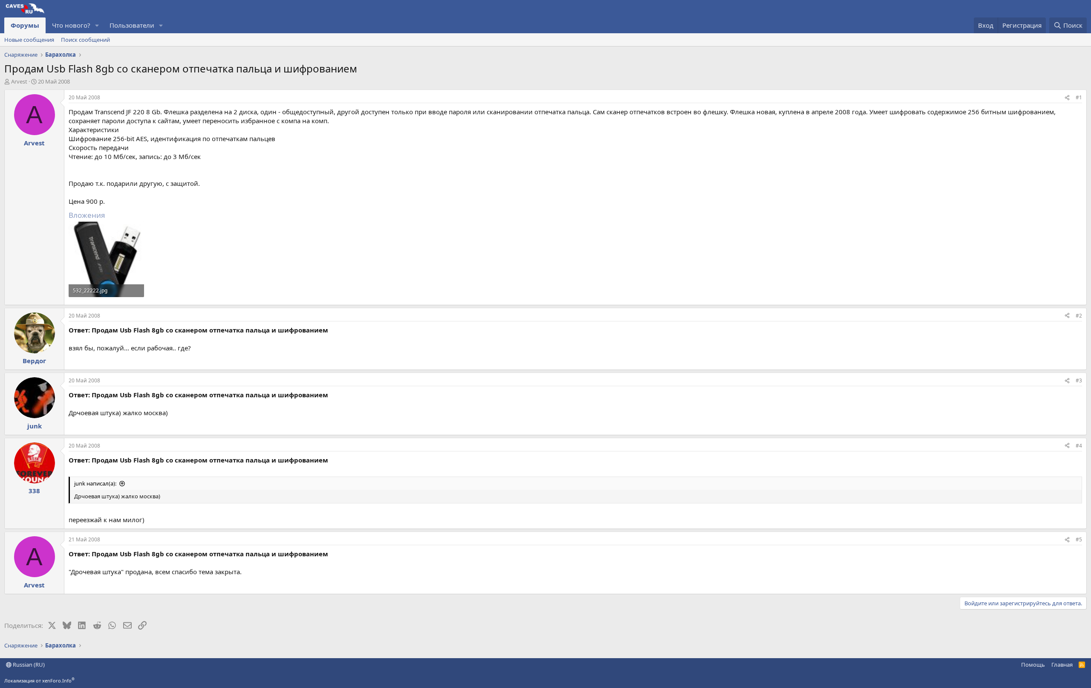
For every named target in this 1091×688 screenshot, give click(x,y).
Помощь (1033, 664)
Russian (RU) (28, 664)
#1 (1079, 97)
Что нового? (71, 25)
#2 (1079, 315)
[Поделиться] (1067, 98)
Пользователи (132, 25)
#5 (1079, 539)
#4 (1079, 445)
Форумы (25, 25)
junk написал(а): (95, 483)
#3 (1079, 380)
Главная (1062, 664)
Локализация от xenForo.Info (39, 680)
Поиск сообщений (85, 39)
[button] (97, 25)
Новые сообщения (29, 39)
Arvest (19, 81)
